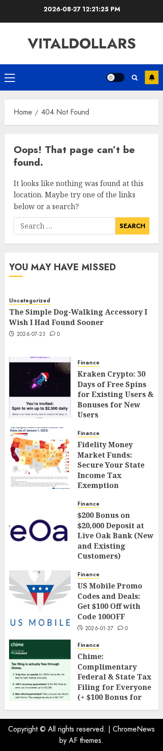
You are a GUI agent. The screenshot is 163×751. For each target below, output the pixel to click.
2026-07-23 (31, 334)
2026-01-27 (99, 628)
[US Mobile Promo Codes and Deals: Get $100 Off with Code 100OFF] (40, 599)
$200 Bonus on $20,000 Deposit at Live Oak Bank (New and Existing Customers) (115, 535)
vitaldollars (82, 43)
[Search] (134, 77)
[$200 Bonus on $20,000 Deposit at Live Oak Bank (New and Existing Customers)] (40, 529)
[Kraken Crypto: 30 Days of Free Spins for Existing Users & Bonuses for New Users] (40, 387)
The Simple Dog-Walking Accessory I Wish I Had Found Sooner (78, 317)
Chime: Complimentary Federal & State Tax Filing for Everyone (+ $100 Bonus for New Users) (114, 681)
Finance (88, 363)
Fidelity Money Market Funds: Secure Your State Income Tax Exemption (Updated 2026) (110, 470)
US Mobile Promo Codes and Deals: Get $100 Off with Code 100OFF (109, 601)
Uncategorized (29, 301)
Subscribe (151, 77)
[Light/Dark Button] (115, 77)
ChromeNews (134, 729)
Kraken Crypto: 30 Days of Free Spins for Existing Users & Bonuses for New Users (115, 394)
